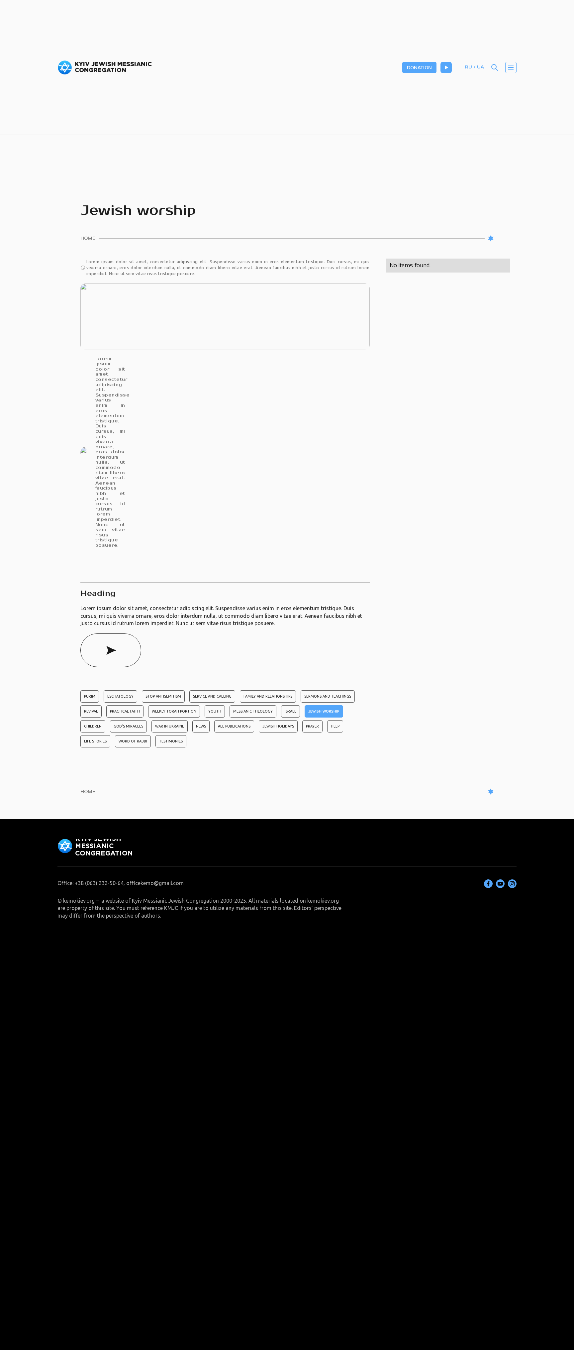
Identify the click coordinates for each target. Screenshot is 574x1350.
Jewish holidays (278, 726)
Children (93, 726)
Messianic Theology (253, 711)
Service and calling (212, 696)
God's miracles (128, 726)
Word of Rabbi (133, 741)
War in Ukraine (169, 726)
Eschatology (120, 696)
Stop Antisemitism (163, 696)
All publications (234, 726)
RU (468, 67)
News (201, 726)
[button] (511, 67)
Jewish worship (323, 711)
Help (335, 726)
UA (480, 67)
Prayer (312, 726)
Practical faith (125, 711)
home (87, 238)
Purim (89, 696)
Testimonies (171, 741)
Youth (214, 711)
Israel (290, 711)
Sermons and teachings (327, 696)
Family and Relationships (267, 696)
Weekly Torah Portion (174, 711)
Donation (419, 67)
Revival (91, 711)
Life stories (95, 741)
